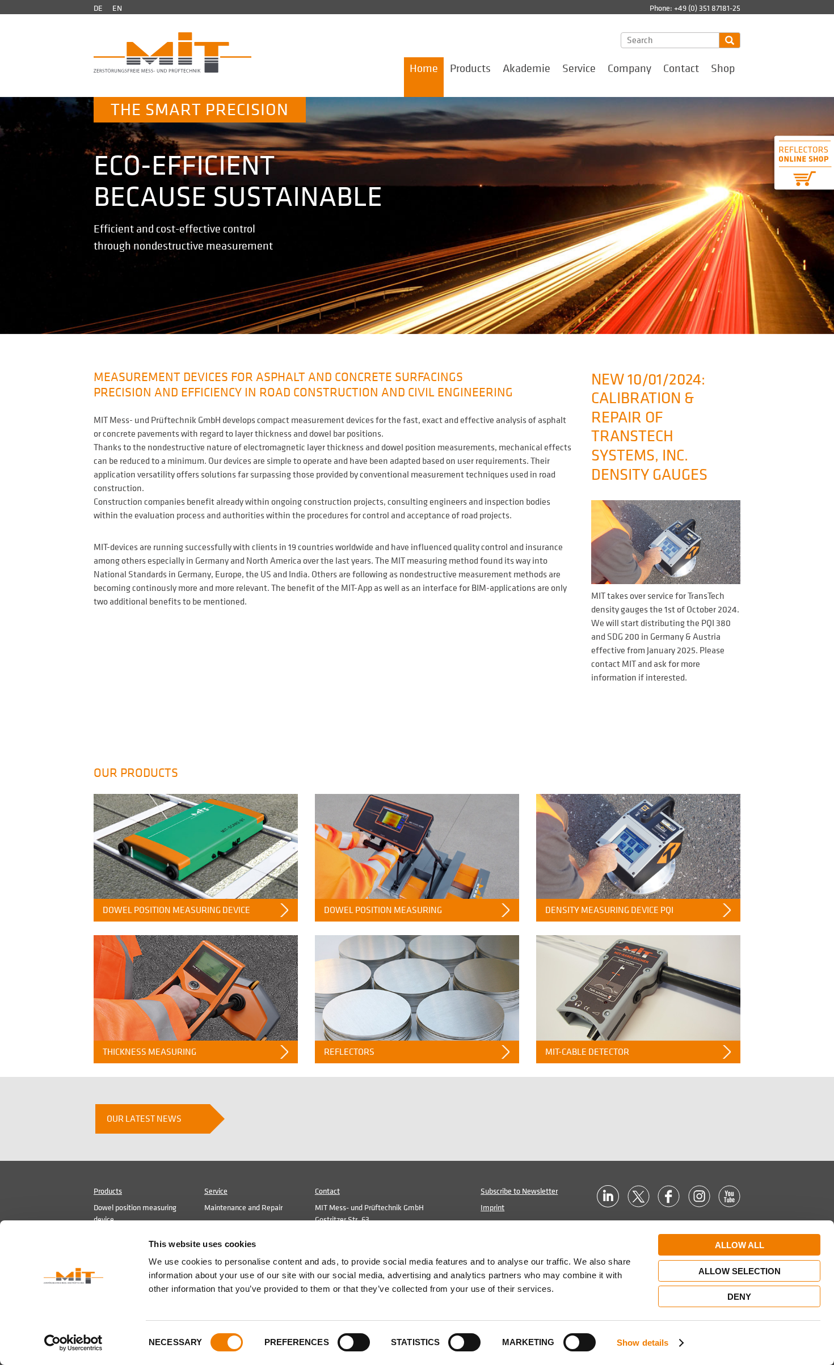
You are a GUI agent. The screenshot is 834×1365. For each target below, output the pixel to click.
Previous (200, 204)
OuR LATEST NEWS (144, 1119)
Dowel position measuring (383, 910)
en (117, 8)
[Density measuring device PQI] (638, 846)
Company (629, 68)
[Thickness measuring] (196, 987)
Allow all (739, 1245)
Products (470, 68)
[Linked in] (608, 1196)
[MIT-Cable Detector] (638, 987)
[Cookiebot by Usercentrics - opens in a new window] (73, 1342)
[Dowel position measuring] (417, 846)
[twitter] (638, 1196)
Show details (642, 1342)
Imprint (492, 1207)
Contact (681, 68)
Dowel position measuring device (176, 910)
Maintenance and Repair (243, 1207)
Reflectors (349, 1052)
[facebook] (669, 1196)
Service (579, 68)
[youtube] (729, 1196)
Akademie (526, 68)
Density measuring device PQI (609, 910)
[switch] (354, 1342)
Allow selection (739, 1271)
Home (424, 68)
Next (633, 204)
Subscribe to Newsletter (519, 1191)
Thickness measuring (149, 1052)
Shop (723, 68)
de (98, 8)
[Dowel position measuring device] (196, 846)
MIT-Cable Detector (587, 1052)
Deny (739, 1296)
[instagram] (699, 1196)
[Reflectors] (417, 987)
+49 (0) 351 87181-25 (707, 8)
